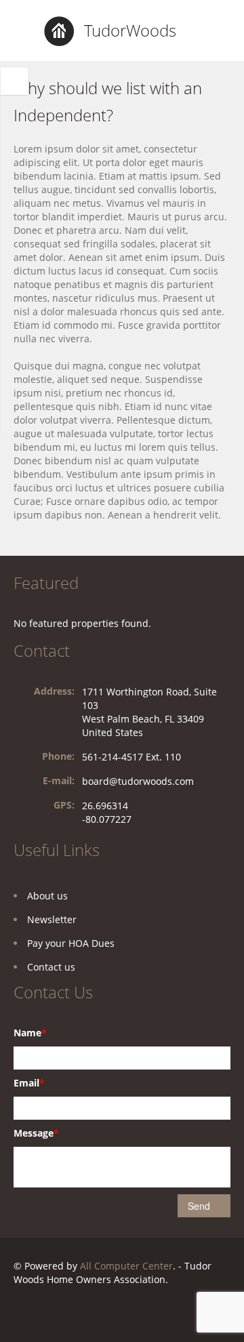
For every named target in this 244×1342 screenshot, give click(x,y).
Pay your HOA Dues (71, 943)
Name (30, 1032)
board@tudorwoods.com (138, 781)
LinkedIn (111, 1312)
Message (36, 1132)
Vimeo (175, 1312)
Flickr (45, 1312)
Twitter (144, 1312)
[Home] (59, 30)
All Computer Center (126, 1265)
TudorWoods (130, 30)
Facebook (17, 1312)
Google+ (78, 1312)
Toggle (14, 81)
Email (29, 1082)
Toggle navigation (25, 32)
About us (47, 895)
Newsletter (52, 919)
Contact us (51, 966)
